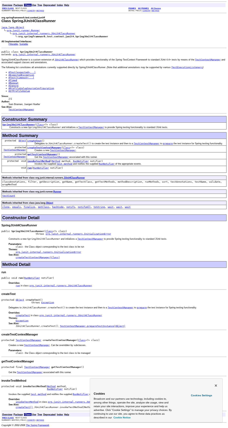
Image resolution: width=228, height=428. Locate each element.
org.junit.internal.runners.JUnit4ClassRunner (44, 33)
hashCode (58, 207)
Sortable (23, 44)
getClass (43, 207)
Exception (47, 302)
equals (16, 207)
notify (70, 207)
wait (110, 207)
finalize (29, 207)
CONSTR (31, 11)
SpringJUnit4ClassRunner (18, 124)
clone (5, 207)
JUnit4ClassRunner (74, 177)
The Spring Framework (37, 425)
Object (22, 140)
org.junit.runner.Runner (23, 30)
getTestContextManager (42, 154)
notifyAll (84, 207)
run (29, 168)
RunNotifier (81, 161)
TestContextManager (15, 150)
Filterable (13, 44)
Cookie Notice (122, 417)
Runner (57, 191)
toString (99, 207)
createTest (34, 140)
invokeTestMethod (38, 161)
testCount (8, 195)
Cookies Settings (201, 395)
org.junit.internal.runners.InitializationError (78, 234)
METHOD (40, 11)
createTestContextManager (44, 147)
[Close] (216, 385)
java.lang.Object (12, 27)
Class (40, 124)
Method (56, 161)
